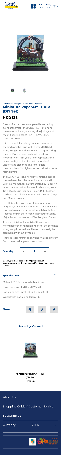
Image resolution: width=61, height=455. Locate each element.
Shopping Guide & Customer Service (28, 406)
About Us (9, 397)
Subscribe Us (12, 415)
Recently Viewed (30, 326)
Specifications (11, 275)
